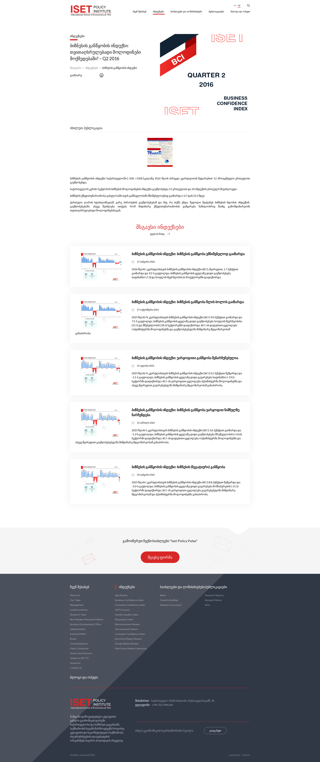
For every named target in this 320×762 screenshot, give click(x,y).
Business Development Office (85, 624)
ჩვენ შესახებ (140, 11)
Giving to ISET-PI (79, 658)
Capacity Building (169, 600)
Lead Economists (79, 609)
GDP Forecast (122, 609)
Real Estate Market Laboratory (131, 648)
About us (75, 595)
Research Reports (214, 595)
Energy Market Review (126, 643)
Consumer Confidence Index (130, 604)
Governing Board (79, 643)
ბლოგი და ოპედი (240, 11)
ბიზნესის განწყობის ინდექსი (119, 67)
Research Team (78, 614)
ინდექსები (159, 11)
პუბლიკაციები (216, 11)
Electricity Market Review (128, 638)
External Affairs (78, 633)
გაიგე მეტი (215, 730)
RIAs (207, 604)
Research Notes (213, 600)
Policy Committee (79, 648)
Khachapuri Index (124, 619)
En (235, 5)
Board (73, 638)
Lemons (246, 754)
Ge (239, 5)
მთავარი (75, 67)
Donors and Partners (81, 653)
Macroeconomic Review (127, 624)
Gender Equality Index (126, 614)
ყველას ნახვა (157, 233)
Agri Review (121, 595)
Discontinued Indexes (126, 629)
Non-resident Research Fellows (86, 619)
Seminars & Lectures (171, 604)
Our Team (75, 600)
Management (77, 604)
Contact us (76, 667)
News (163, 595)
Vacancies (75, 662)
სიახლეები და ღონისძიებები (186, 11)
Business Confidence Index (129, 600)
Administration (78, 629)
